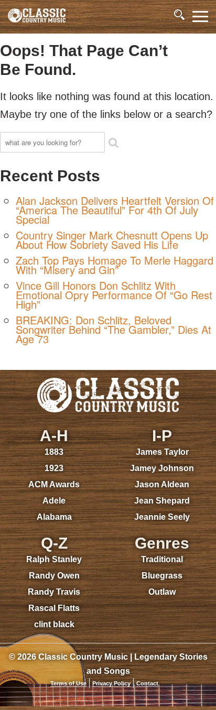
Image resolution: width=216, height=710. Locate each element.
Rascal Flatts (54, 608)
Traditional (162, 559)
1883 (54, 451)
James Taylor (162, 451)
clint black (54, 624)
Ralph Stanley (54, 559)
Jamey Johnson (162, 468)
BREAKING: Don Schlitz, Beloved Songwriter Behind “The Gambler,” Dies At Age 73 (113, 329)
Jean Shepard (162, 500)
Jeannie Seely (162, 516)
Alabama (54, 516)
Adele (54, 500)
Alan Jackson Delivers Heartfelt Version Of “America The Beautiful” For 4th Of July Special (115, 210)
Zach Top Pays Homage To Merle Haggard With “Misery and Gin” (114, 265)
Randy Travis (54, 591)
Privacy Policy (111, 683)
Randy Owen (54, 575)
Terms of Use (68, 683)
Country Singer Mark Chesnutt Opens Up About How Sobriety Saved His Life (112, 239)
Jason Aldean (162, 484)
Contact (147, 683)
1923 (54, 468)
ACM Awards (54, 484)
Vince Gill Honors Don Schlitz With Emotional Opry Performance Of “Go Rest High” (114, 295)
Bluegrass (162, 575)
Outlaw (162, 591)
